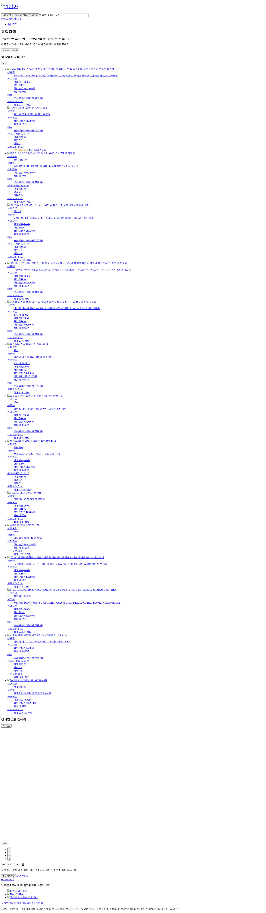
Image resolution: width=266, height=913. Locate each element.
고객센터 (21, 903)
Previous (6, 726)
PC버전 (13, 903)
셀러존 (30, 903)
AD (3, 63)
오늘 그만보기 (8, 876)
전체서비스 (40, 903)
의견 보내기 (22, 876)
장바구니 (16, 18)
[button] (74, 15)
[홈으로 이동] (9, 6)
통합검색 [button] (12, 24)
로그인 (5, 903)
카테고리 (6, 18)
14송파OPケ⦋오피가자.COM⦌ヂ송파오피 (20, 15)
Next (4, 843)
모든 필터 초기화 (10, 50)
